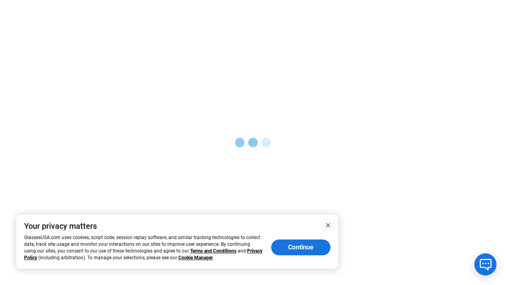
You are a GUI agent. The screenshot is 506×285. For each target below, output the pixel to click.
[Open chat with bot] (485, 264)
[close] (328, 224)
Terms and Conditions (213, 251)
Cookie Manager (195, 257)
